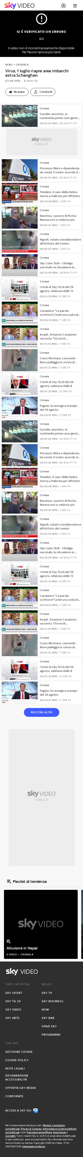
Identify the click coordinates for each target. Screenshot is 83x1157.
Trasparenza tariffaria (39, 1132)
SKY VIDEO (13, 1009)
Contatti (10, 1135)
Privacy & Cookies (31, 1128)
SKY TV (47, 993)
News (9, 64)
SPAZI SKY (49, 1026)
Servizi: (47, 984)
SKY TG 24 (13, 1001)
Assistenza (59, 1132)
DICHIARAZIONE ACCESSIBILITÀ (17, 1077)
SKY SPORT (13, 993)
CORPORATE (14, 1096)
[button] (17, 92)
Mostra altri (41, 712)
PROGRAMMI (51, 1034)
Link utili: (12, 1043)
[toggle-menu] (75, 5)
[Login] (63, 5)
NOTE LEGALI (15, 1068)
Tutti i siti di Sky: (17, 984)
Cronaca (22, 64)
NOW (45, 1009)
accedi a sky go (18, 1110)
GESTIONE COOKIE (19, 1051)
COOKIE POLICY (17, 1060)
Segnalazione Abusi (33, 1146)
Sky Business (53, 1001)
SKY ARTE (12, 1018)
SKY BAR (48, 1018)
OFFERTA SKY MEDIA (20, 1087)
